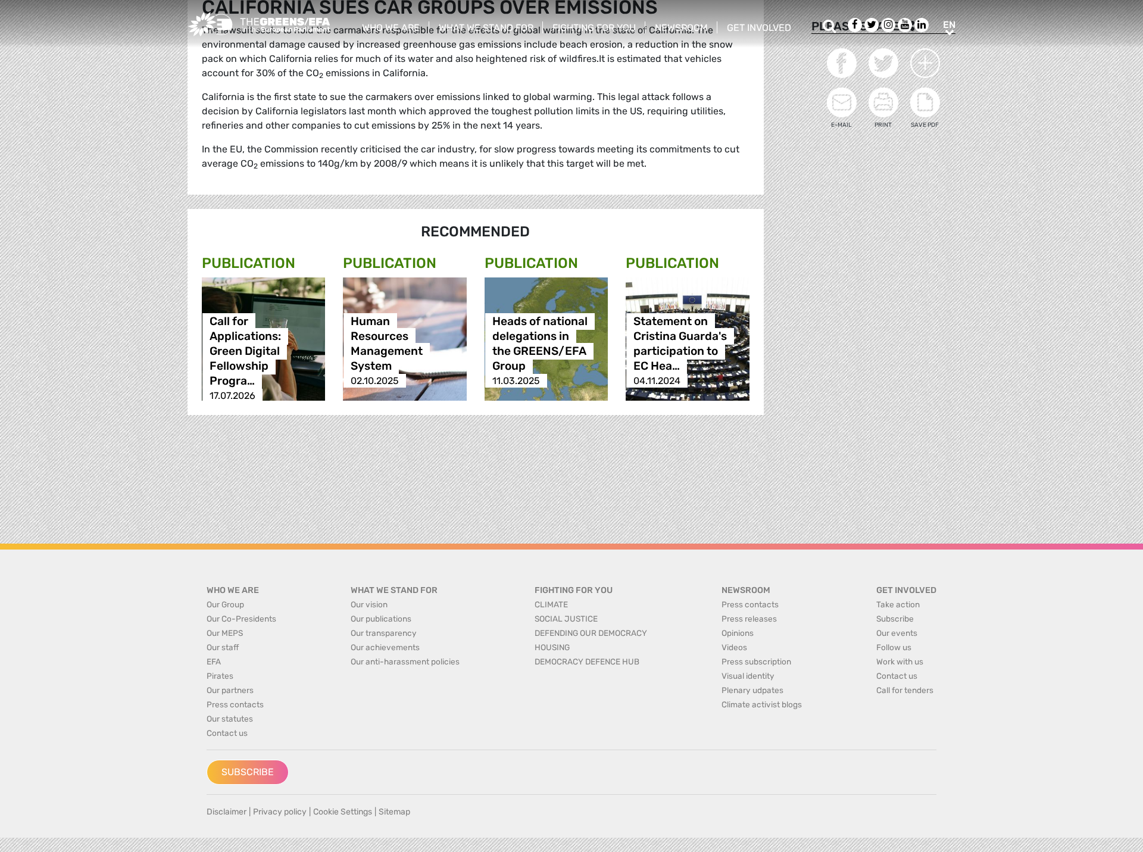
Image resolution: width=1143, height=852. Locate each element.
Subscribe (247, 772)
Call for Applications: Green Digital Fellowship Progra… (245, 351)
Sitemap (394, 812)
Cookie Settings (342, 812)
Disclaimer (226, 812)
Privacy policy (280, 812)
